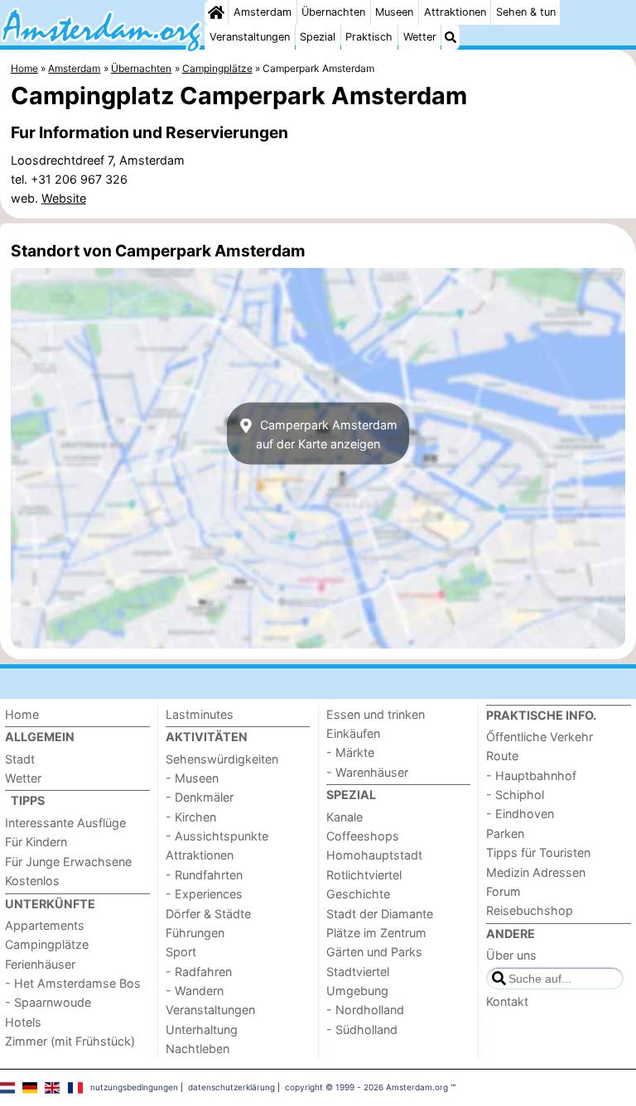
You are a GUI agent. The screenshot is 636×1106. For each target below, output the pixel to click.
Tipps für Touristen (538, 852)
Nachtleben (197, 1048)
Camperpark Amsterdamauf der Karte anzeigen (327, 433)
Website (63, 198)
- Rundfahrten (204, 875)
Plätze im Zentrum (376, 933)
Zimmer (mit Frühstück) (70, 1041)
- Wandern (195, 991)
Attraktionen (455, 12)
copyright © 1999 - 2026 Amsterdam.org (366, 1087)
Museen (394, 12)
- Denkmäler (200, 797)
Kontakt (507, 1001)
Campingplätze (47, 944)
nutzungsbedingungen (134, 1087)
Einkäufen (353, 733)
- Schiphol (515, 795)
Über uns (511, 955)
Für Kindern (36, 842)
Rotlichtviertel (364, 875)
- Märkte (350, 752)
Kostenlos (32, 881)
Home (22, 714)
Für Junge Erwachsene (68, 862)
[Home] (216, 12)
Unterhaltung (202, 1029)
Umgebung (357, 991)
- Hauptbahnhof (531, 775)
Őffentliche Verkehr (539, 737)
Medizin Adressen (535, 872)
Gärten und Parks (374, 952)
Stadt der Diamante (379, 914)
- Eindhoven (520, 814)
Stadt (20, 759)
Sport (181, 952)
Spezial (317, 37)
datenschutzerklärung (231, 1087)
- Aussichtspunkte (217, 836)
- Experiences (204, 894)
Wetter (419, 37)
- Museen (192, 778)
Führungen (195, 933)
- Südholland (362, 1029)
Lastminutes (200, 714)
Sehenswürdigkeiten (222, 759)
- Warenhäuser (367, 772)
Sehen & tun (526, 12)
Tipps (28, 800)
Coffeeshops (362, 836)
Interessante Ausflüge (65, 823)
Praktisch (369, 37)
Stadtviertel (357, 972)
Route (502, 756)
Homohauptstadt (374, 855)
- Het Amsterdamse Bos (73, 983)
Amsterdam (263, 12)
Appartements (44, 925)
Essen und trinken (375, 714)
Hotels (23, 1022)
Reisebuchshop (529, 910)
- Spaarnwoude (48, 1002)
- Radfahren (199, 972)
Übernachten (333, 12)
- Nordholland (365, 1010)
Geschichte (358, 894)
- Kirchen (191, 817)
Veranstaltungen (250, 37)
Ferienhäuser (40, 964)
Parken (505, 833)
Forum (503, 891)
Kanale (344, 817)
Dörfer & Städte (208, 914)
